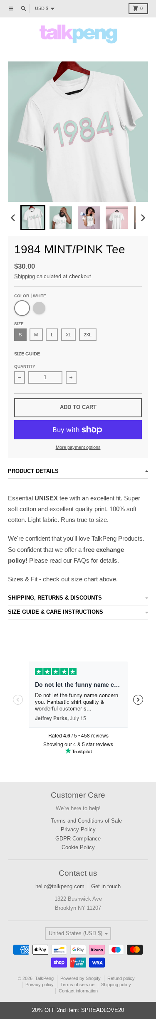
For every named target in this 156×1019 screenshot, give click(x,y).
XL (68, 334)
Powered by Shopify (80, 978)
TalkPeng (44, 978)
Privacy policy (39, 984)
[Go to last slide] (13, 217)
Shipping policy (116, 984)
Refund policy (121, 978)
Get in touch (106, 886)
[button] (32, 217)
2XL (88, 334)
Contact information (78, 990)
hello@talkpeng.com (59, 886)
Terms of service (77, 984)
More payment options (78, 447)
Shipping (24, 276)
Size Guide (27, 353)
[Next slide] (142, 217)
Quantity (24, 366)
